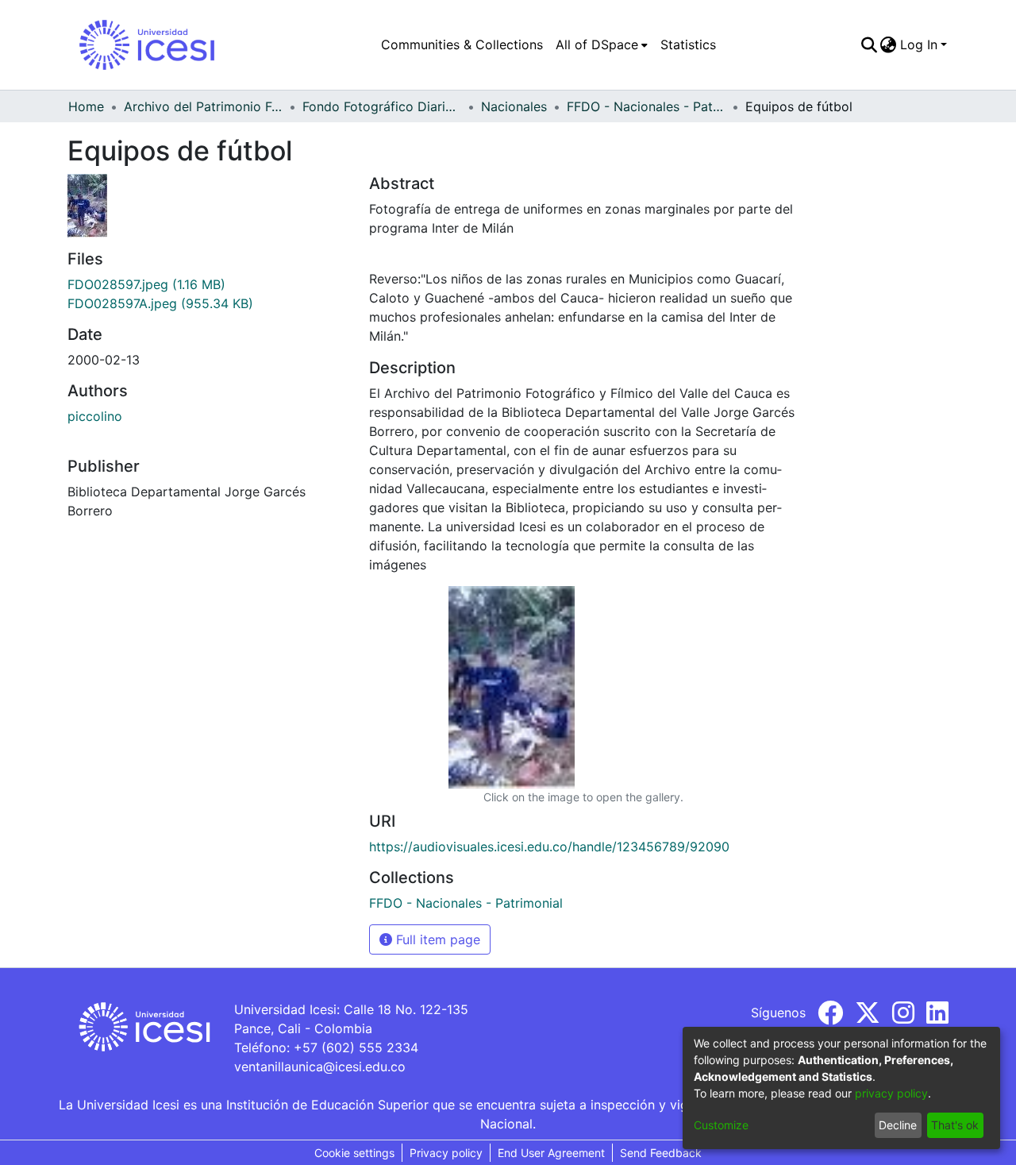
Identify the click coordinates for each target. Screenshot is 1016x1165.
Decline (898, 1125)
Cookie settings (354, 1152)
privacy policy (891, 1093)
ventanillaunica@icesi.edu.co (320, 1066)
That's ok (955, 1125)
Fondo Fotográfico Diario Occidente (381, 106)
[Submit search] (869, 44)
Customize (721, 1125)
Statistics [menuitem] (688, 44)
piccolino (94, 416)
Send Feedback (661, 1152)
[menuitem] (602, 44)
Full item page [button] (436, 939)
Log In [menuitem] (918, 44)
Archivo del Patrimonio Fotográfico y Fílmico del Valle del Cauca (203, 106)
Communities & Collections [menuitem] (462, 44)
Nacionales (514, 106)
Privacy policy (446, 1152)
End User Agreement (551, 1152)
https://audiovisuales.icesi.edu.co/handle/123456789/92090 (549, 846)
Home (86, 106)
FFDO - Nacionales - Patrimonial (646, 106)
